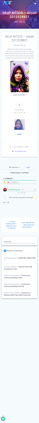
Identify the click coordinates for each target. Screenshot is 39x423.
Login (28, 167)
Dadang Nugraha (14, 189)
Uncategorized (20, 151)
